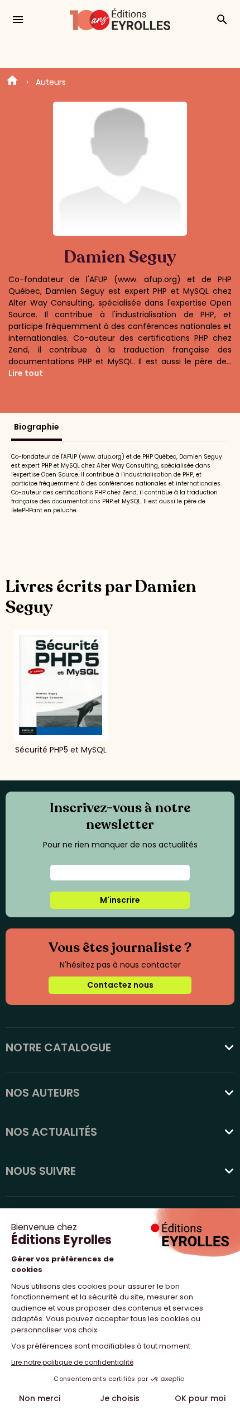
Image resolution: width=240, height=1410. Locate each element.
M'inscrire (120, 900)
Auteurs (51, 82)
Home (12, 82)
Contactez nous (120, 984)
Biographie (36, 426)
